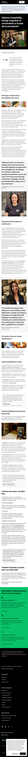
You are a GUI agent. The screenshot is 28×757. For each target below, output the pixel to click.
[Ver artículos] (2, 597)
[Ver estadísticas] (2, 615)
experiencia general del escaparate (10, 366)
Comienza (22, 2)
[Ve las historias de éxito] (2, 632)
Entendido (23, 753)
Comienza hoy (5, 582)
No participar (15, 753)
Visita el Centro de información (10, 618)
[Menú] (26, 2)
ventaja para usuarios (17, 9)
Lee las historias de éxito (8, 635)
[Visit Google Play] (6, 740)
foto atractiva (13, 383)
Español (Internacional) (8, 732)
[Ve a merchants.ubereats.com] (5, 2)
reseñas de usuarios (18, 526)
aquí (20, 749)
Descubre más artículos (8, 600)
